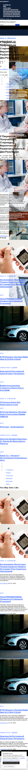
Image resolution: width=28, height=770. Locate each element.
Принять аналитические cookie (11, 762)
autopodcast (4, 69)
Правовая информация (11, 13)
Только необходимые (9, 766)
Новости (9, 69)
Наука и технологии (13, 61)
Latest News (7, 8)
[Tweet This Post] (15, 465)
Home (4, 6)
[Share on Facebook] (15, 463)
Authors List (7, 5)
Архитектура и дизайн (14, 76)
